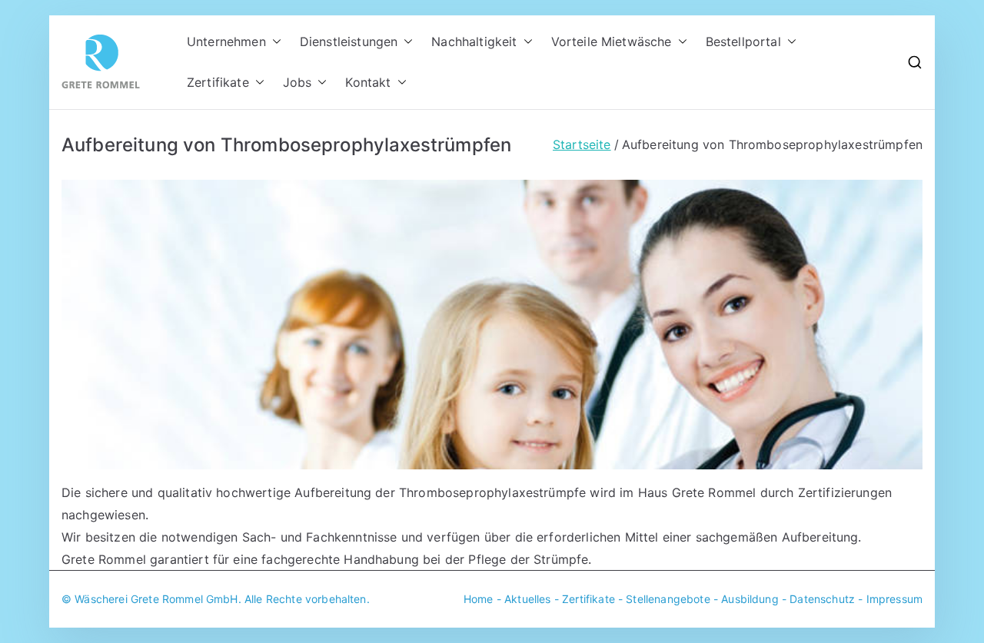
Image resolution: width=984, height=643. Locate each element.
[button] (273, 42)
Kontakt (368, 82)
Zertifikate (218, 82)
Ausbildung (750, 598)
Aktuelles (527, 598)
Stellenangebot (664, 598)
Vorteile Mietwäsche (611, 41)
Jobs (297, 82)
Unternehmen (226, 41)
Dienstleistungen (349, 41)
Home (479, 598)
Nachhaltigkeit (474, 41)
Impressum (894, 598)
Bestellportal (743, 41)
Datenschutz (822, 598)
